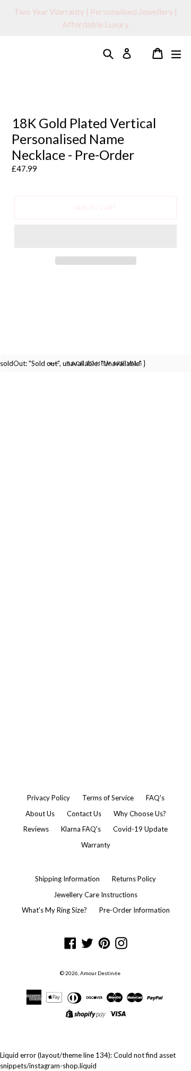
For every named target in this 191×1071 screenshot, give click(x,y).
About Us (40, 813)
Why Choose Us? (140, 813)
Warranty (95, 845)
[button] (95, 236)
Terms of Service (108, 797)
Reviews (36, 829)
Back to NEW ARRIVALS (103, 363)
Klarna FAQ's (81, 829)
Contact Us (84, 813)
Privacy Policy (48, 797)
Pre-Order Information (134, 910)
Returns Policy (134, 878)
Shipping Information (67, 878)
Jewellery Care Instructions (95, 894)
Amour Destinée (100, 973)
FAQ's (155, 797)
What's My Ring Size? (54, 910)
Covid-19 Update (140, 829)
